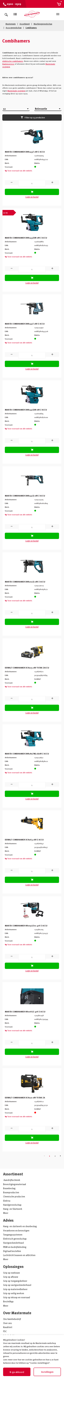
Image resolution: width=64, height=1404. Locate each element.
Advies (8, 1220)
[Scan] (15, 14)
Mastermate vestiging (16, 90)
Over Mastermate (17, 1313)
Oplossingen (13, 1266)
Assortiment (13, 1174)
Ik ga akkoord (17, 1372)
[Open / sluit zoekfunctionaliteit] (6, 14)
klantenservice (8, 63)
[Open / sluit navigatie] (57, 14)
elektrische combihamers (12, 61)
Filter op (35, 117)
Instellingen (47, 1372)
